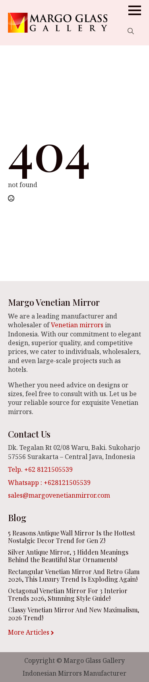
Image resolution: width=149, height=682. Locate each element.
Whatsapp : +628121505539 (49, 482)
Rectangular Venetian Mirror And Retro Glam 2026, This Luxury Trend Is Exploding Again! (73, 575)
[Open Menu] (134, 10)
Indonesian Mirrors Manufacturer (74, 673)
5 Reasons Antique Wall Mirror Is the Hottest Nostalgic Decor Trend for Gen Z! (71, 536)
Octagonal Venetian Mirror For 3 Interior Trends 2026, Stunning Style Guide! (68, 594)
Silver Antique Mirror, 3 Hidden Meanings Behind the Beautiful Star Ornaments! (68, 555)
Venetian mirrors (77, 324)
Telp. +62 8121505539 (40, 469)
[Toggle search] (130, 31)
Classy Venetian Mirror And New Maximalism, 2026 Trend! (73, 613)
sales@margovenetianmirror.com (59, 495)
